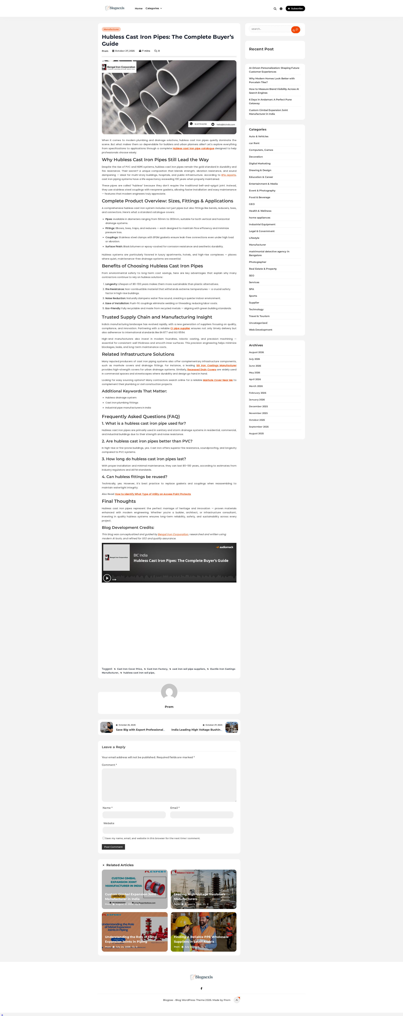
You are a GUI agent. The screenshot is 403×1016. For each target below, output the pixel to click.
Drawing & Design (260, 170)
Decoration (256, 156)
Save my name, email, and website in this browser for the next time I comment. (152, 838)
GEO (252, 204)
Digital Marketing (259, 163)
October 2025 (257, 420)
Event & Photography (262, 190)
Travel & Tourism (259, 316)
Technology (256, 309)
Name (107, 807)
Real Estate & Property (263, 268)
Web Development (260, 329)
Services (254, 282)
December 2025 (258, 406)
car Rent (254, 143)
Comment (109, 764)
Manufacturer (111, 29)
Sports (253, 295)
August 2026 (256, 352)
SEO (251, 275)
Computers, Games (261, 149)
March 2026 (256, 386)
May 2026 (254, 372)
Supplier (254, 302)
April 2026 (255, 379)
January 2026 (257, 399)
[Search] (295, 29)
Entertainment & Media (263, 183)
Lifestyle (254, 237)
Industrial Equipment (262, 224)
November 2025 (258, 413)
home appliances (259, 217)
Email (174, 807)
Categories (152, 8)
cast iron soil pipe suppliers (188, 669)
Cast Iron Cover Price (129, 669)
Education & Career (261, 176)
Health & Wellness (260, 210)
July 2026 (254, 359)
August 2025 (256, 433)
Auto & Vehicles (259, 136)
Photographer (257, 261)
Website (108, 823)
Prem (105, 51)
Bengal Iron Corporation (173, 534)
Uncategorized (258, 322)
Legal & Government (262, 231)
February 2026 (257, 392)
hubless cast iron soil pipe (138, 672)
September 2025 (259, 426)
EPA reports (228, 175)
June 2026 (255, 365)
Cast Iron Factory (157, 669)
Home (138, 8)
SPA (251, 289)
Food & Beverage (259, 197)
